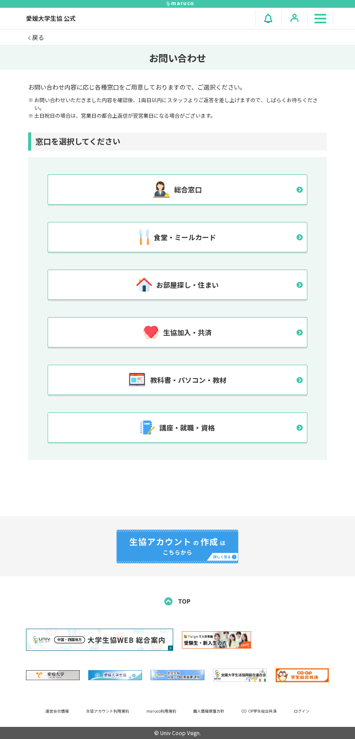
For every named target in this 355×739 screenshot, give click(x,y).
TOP (183, 601)
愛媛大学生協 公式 (51, 18)
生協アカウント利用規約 (107, 711)
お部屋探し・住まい (187, 285)
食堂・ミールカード (185, 237)
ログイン (302, 711)
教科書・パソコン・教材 (188, 380)
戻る (37, 37)
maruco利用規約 (161, 711)
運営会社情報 (57, 711)
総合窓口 (188, 189)
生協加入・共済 (187, 332)
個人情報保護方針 (208, 711)
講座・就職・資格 (187, 427)
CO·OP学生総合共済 (259, 711)
